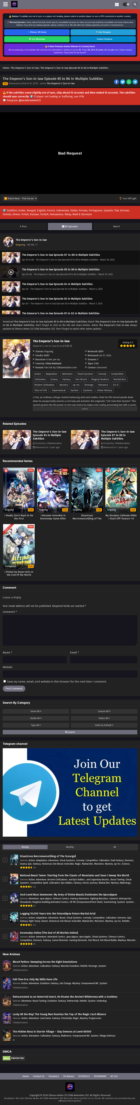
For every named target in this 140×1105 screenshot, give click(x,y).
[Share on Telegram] (135, 82)
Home (25, 1076)
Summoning (110, 902)
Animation (34, 1035)
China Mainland (53, 363)
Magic (78, 863)
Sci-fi (115, 384)
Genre (34, 711)
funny (37, 921)
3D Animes (68, 1076)
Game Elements (60, 940)
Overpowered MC (89, 983)
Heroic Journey (90, 882)
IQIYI (46, 355)
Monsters (99, 863)
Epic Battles (67, 882)
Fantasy (66, 379)
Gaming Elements (78, 940)
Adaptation (51, 373)
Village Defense (107, 1035)
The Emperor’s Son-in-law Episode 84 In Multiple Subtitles (49, 435)
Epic (30, 863)
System (74, 390)
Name (7, 652)
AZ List (114, 1076)
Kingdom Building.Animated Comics (50, 902)
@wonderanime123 (30, 100)
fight (31, 921)
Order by (103, 725)
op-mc (76, 384)
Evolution (45, 983)
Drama (54, 379)
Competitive (117, 373)
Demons (129, 860)
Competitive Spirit (39, 882)
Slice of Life (40, 390)
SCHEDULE (84, 1076)
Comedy (102, 373)
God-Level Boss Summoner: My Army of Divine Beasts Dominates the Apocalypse (68, 894)
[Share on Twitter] (123, 82)
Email (74, 652)
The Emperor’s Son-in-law (61, 83)
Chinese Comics (61, 898)
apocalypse (46, 898)
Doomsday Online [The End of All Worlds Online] (49, 932)
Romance (103, 384)
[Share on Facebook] (117, 82)
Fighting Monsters (99, 898)
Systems (87, 390)
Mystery (64, 384)
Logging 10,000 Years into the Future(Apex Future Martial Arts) (57, 913)
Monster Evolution (70, 966)
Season (103, 711)
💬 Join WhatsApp (37, 39)
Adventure (67, 373)
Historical (47, 863)
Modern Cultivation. (44, 384)
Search (71, 732)
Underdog (102, 1000)
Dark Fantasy (117, 860)
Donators (54, 1076)
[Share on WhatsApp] (129, 82)
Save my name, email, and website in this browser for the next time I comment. (57, 681)
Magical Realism (100, 379)
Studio (35, 718)
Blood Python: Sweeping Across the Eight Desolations (45, 961)
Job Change (65, 983)
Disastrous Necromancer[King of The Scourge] (48, 856)
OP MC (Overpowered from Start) (86, 902)
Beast (62, 917)
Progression (95, 1018)
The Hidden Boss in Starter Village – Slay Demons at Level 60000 (52, 1031)
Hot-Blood (81, 379)
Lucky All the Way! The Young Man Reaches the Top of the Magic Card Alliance (59, 1014)
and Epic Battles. (77, 879)
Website (7, 667)
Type (35, 725)
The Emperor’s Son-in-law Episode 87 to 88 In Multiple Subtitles (118, 435)
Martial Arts (120, 379)
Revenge (89, 384)
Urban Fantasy (104, 390)
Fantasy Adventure (79, 898)
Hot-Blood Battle (108, 940)
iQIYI (100, 351)
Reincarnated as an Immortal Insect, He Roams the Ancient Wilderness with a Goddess (65, 996)
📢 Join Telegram (103, 32)
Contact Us (38, 1076)
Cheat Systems (85, 373)
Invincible (69, 863)
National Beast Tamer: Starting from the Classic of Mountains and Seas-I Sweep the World (74, 875)
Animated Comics (56, 936)
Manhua (122, 940)
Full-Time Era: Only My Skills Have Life (35, 979)
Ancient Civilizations (57, 879)
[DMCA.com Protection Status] (14, 1059)
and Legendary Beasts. (98, 879)
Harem (44, 921)
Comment (10, 611)
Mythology (125, 882)
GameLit (113, 898)
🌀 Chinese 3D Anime (36, 32)
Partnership (73, 1000)
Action (37, 373)
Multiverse (66, 1035)
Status (103, 718)
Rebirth (125, 921)
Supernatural (59, 390)
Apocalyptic (85, 936)
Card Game (45, 1018)
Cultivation (40, 379)
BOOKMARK (100, 1076)
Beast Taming (118, 879)
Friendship (66, 1018)
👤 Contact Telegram (103, 39)
